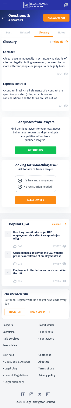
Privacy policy (46, 375)
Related (25, 32)
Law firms (9, 332)
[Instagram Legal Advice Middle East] (31, 394)
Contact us (44, 355)
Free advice (10, 345)
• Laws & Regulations (15, 375)
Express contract (14, 84)
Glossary (44, 32)
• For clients (45, 332)
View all (58, 41)
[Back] (5, 17)
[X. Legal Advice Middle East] (40, 394)
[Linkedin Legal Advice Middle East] (48, 394)
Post (8, 32)
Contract (9, 52)
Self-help (8, 355)
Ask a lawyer (56, 18)
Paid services (11, 339)
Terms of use (46, 368)
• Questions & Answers (16, 362)
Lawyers (8, 325)
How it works (37, 312)
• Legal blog (10, 368)
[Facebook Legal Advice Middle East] (23, 394)
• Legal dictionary (13, 382)
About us (43, 362)
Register (15, 312)
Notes (61, 32)
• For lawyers (46, 339)
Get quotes (35, 150)
